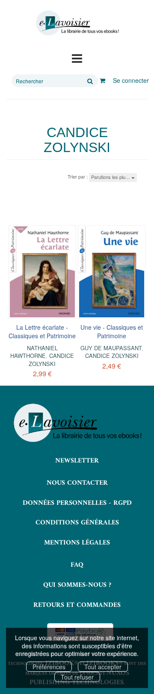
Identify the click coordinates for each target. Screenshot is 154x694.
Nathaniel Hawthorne (34, 352)
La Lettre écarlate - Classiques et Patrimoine (42, 331)
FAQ (77, 565)
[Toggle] (77, 58)
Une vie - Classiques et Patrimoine (111, 331)
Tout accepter (102, 666)
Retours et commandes (77, 605)
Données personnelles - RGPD (77, 503)
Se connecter (131, 80)
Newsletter (77, 461)
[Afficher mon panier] (102, 80)
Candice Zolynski (51, 359)
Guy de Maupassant (111, 348)
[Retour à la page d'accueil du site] (77, 23)
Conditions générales (77, 523)
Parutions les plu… (111, 176)
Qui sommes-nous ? (77, 585)
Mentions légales (77, 543)
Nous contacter (77, 483)
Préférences (49, 666)
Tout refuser (77, 677)
